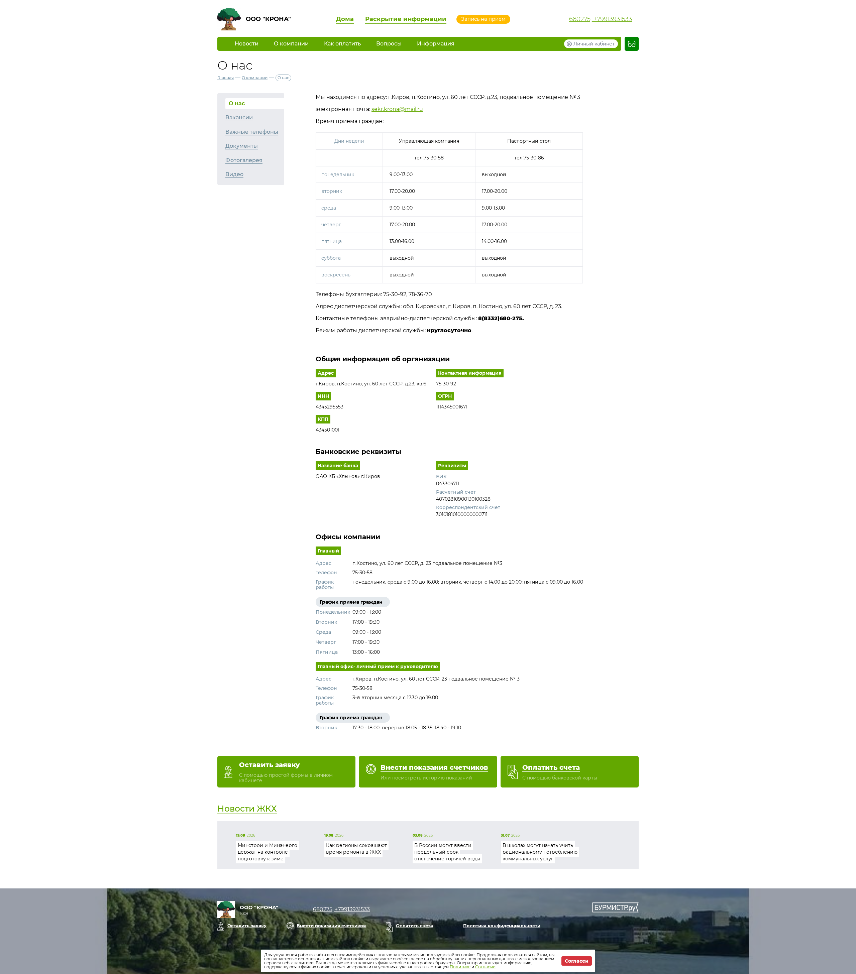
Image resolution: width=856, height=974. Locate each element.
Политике (460, 966)
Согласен (576, 961)
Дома (345, 19)
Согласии (485, 966)
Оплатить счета (414, 925)
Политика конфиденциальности (501, 925)
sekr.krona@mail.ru (397, 109)
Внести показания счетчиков (331, 925)
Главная (225, 77)
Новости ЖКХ (247, 809)
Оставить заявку (246, 925)
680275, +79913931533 (600, 19)
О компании (255, 77)
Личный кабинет (594, 44)
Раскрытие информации (405, 19)
